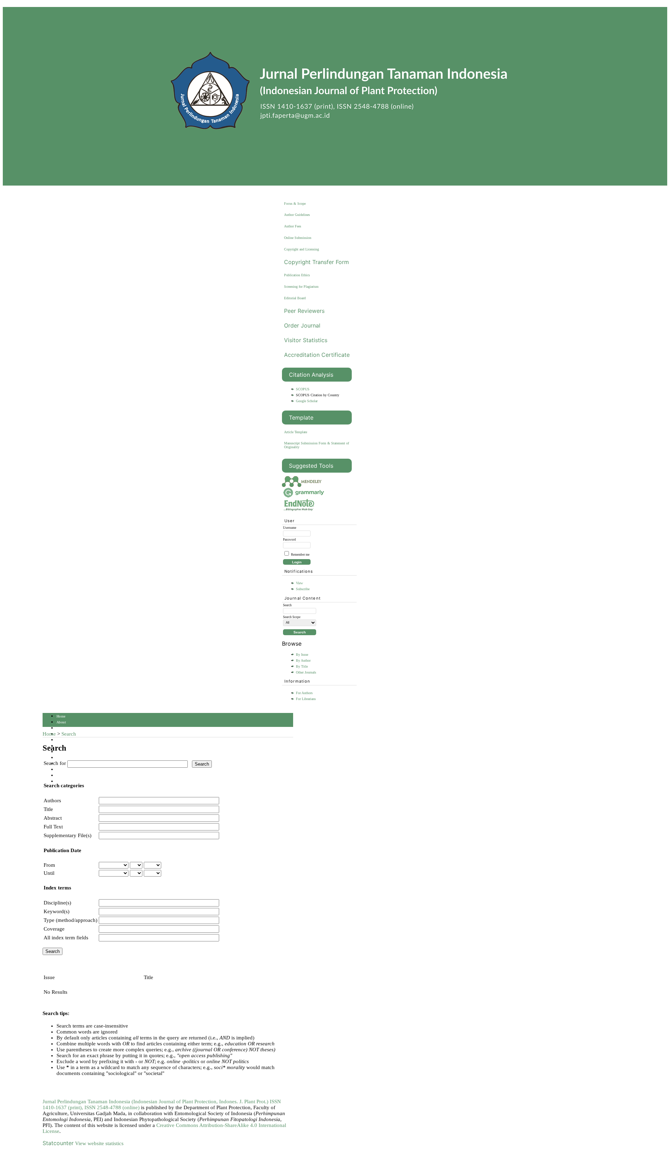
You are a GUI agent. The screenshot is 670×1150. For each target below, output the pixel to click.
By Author (303, 660)
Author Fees (292, 226)
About (61, 722)
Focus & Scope (295, 203)
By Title (302, 666)
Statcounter (58, 1143)
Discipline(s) (57, 902)
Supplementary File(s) (67, 835)
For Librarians (306, 699)
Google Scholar (307, 401)
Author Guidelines (297, 215)
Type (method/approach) (70, 920)
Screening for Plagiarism (301, 286)
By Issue (302, 654)
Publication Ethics (297, 275)
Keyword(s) (56, 911)
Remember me (300, 554)
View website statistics (99, 1143)
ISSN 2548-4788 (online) (112, 1107)
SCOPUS (303, 389)
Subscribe (303, 589)
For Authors (304, 693)
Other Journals (306, 672)
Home (61, 716)
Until (49, 873)
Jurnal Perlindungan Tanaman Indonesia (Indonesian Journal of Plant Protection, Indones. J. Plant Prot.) (156, 1101)
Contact (62, 775)
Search (62, 740)
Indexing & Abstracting (75, 770)
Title (48, 809)
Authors (52, 800)
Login (61, 728)
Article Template (295, 432)
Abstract (53, 818)
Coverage (54, 929)
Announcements (69, 758)
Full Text (53, 826)
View (299, 583)
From (49, 865)
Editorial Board (295, 298)
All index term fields (66, 937)
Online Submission (297, 238)
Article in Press (69, 781)
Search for (55, 763)
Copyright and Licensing (301, 249)
